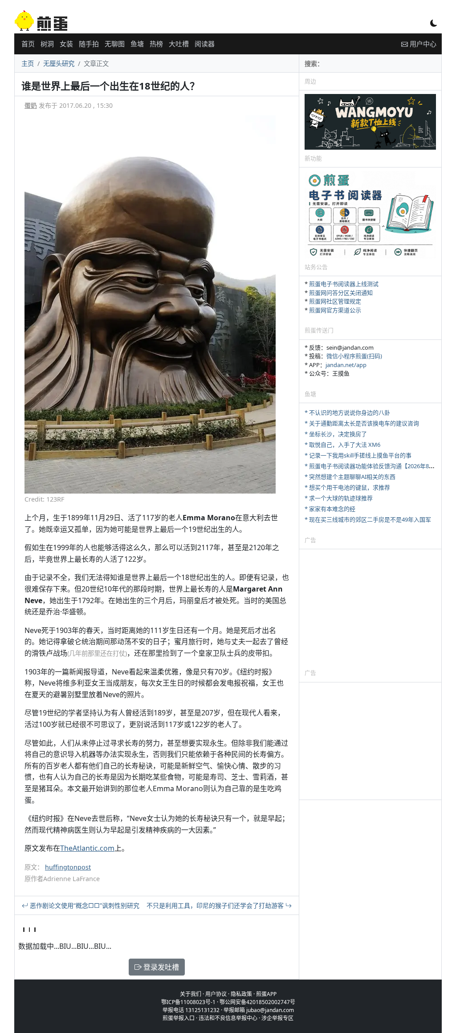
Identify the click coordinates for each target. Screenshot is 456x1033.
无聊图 (115, 43)
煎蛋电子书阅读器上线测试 (344, 284)
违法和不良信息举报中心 (228, 1018)
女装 (66, 43)
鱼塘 (137, 43)
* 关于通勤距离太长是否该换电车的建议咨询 (362, 423)
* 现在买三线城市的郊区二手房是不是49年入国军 (368, 519)
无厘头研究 (58, 63)
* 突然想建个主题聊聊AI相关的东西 (350, 477)
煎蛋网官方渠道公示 (335, 310)
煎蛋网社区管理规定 (335, 301)
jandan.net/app (346, 365)
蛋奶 (30, 105)
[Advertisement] (370, 608)
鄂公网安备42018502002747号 (257, 1002)
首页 (28, 43)
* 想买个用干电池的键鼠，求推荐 (347, 487)
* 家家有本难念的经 (330, 509)
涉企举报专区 (277, 1018)
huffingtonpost (68, 867)
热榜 (156, 43)
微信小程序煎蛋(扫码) (354, 356)
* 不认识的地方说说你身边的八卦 (347, 412)
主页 (27, 63)
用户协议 (216, 994)
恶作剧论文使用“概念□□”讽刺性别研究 (83, 905)
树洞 (47, 43)
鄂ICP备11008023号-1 (188, 1002)
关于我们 (190, 994)
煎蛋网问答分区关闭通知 (341, 293)
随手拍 (89, 43)
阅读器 (205, 43)
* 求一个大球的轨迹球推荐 (339, 498)
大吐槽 (179, 43)
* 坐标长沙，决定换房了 (336, 434)
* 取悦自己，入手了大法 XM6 (342, 445)
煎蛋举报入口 (179, 1018)
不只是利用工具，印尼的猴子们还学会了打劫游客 (216, 905)
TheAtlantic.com (87, 848)
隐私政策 (241, 994)
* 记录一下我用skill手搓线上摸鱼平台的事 (358, 455)
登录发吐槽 (160, 967)
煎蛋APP (266, 994)
